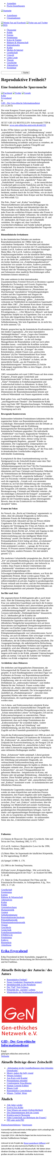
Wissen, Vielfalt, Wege (17, 1093)
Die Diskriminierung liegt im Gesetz (23, 1112)
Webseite (5, 1056)
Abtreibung (6, 945)
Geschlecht (6, 927)
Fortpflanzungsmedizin (11, 932)
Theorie (10, 60)
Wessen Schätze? (14, 1075)
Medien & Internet (15, 50)
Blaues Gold (12, 1088)
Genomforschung (9, 907)
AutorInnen (12, 15)
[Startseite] (6, 10)
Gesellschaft (12, 52)
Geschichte (12, 62)
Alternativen (12, 65)
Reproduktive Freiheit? (17, 979)
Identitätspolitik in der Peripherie (21, 984)
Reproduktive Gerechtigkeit (19, 1090)
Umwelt (10, 55)
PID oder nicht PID (15, 1120)
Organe (4, 925)
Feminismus (12, 37)
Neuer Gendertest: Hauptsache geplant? (24, 982)
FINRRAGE (7, 935)
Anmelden (11, 3)
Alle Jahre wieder (14, 1105)
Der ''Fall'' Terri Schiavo (17, 987)
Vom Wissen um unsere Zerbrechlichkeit (25, 1110)
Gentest (4, 912)
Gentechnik (6, 930)
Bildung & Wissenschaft (17, 42)
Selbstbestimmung (9, 915)
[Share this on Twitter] (17, 93)
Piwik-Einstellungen (16, 6)
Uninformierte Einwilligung (19, 1083)
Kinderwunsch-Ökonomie (18, 1115)
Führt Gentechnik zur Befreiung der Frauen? (26, 1117)
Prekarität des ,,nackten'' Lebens (21, 990)
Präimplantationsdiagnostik (13, 922)
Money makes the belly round (20, 1073)
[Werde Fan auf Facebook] (13, 23)
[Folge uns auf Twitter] (37, 23)
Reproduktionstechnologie (13, 917)
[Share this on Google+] (26, 93)
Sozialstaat (11, 67)
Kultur (10, 47)
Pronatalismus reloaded (17, 1080)
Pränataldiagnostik (9, 920)
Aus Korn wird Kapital (17, 1078)
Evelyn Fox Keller (15, 1107)
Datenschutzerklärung (11, 1125)
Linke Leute (12, 57)
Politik (10, 32)
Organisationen (13, 18)
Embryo (4, 940)
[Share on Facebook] (6, 93)
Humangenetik (7, 910)
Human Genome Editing (18, 1085)
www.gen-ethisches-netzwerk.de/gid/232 (28, 125)
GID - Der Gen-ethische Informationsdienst (20, 103)
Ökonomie (11, 30)
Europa (10, 35)
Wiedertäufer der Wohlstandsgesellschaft (25, 992)
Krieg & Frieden (14, 40)
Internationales (13, 45)
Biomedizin (6, 942)
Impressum (27, 1125)
